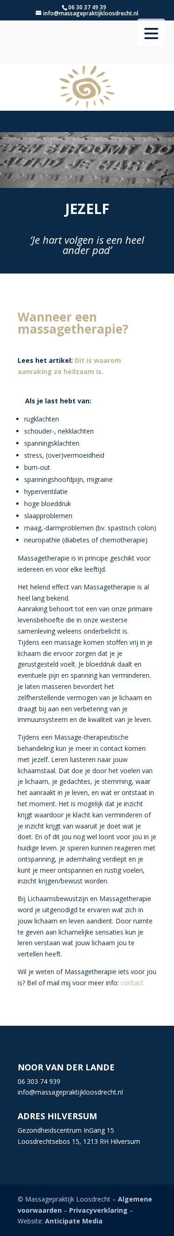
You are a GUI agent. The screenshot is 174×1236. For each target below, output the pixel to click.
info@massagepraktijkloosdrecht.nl (70, 1092)
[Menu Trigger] (151, 33)
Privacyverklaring (98, 1210)
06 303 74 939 (39, 1081)
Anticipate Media (74, 1220)
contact (131, 982)
